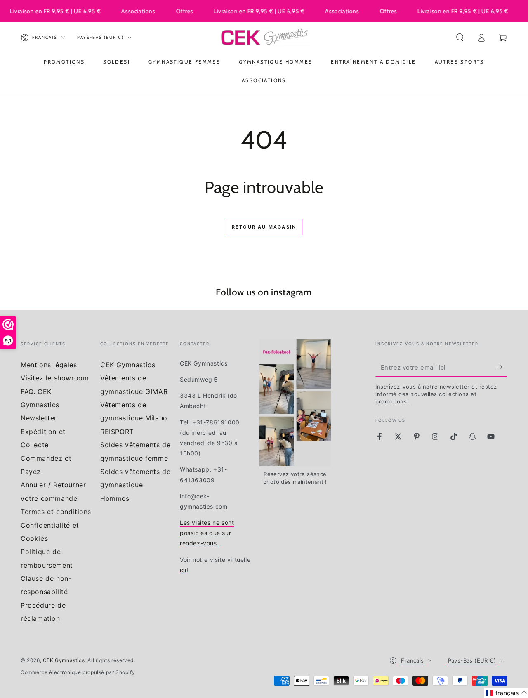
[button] (460, 37)
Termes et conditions (56, 511)
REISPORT (117, 431)
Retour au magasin (264, 227)
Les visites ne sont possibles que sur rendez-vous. (207, 533)
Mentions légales (49, 365)
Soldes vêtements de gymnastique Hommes (135, 484)
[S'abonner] (502, 367)
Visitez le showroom (55, 378)
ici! (184, 569)
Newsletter (39, 418)
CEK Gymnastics (127, 365)
